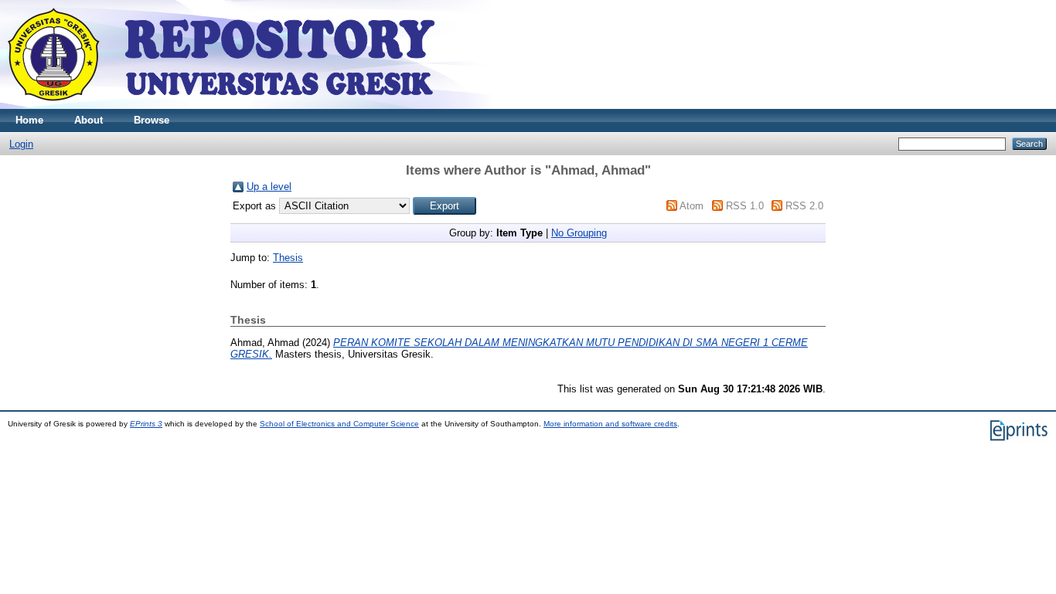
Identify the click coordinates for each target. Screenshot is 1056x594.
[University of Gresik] (221, 105)
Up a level (269, 186)
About (88, 120)
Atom (691, 206)
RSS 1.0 (745, 206)
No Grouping (579, 233)
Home (29, 120)
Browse (151, 120)
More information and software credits (610, 423)
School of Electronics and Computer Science (339, 423)
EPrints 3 (146, 423)
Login (21, 144)
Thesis (288, 257)
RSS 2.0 (804, 206)
